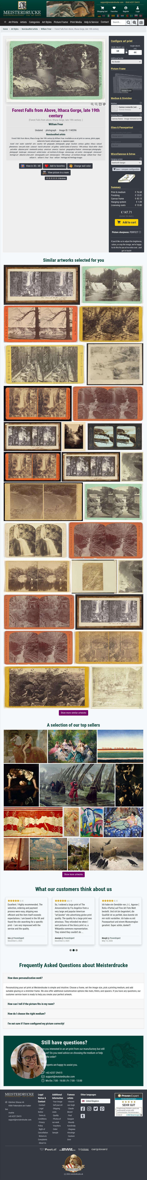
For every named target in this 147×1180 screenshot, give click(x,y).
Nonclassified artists (30, 29)
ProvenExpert (22, 938)
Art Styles (47, 22)
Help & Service (91, 22)
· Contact (41, 1105)
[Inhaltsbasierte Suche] (134, 22)
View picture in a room (57, 172)
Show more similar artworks (73, 712)
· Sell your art (57, 1105)
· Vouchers (56, 1126)
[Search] (128, 22)
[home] (5, 22)
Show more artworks (73, 874)
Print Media (76, 22)
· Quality (55, 1115)
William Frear (46, 29)
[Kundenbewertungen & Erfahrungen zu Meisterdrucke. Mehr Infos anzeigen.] (129, 1104)
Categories (34, 22)
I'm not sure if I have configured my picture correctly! (36, 1023)
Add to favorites (56, 166)
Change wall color (81, 166)
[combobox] (126, 62)
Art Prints (13, 22)
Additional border (117, 58)
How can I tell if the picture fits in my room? (31, 1004)
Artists (23, 22)
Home (5, 29)
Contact (105, 22)
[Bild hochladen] (141, 22)
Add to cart (128, 222)
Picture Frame (61, 22)
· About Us (42, 1143)
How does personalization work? (25, 978)
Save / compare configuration (127, 169)
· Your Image (57, 1101)
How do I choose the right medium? (27, 1013)
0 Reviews (61, 178)
